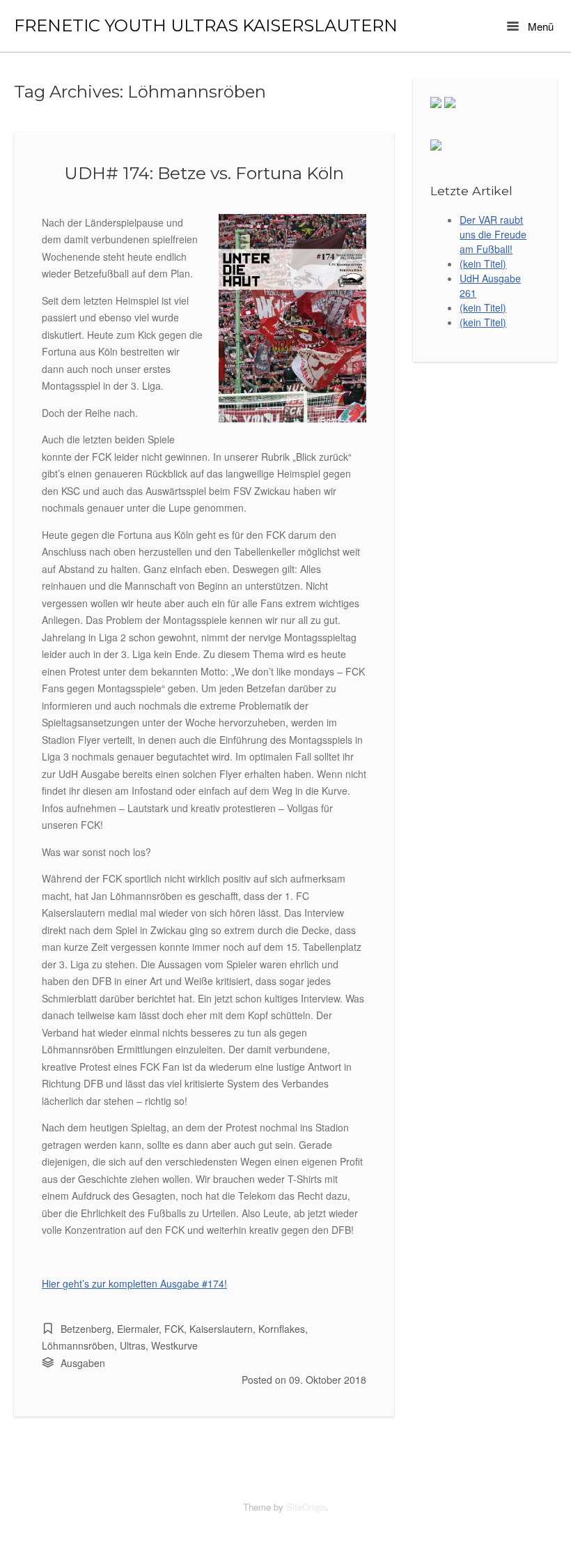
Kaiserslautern (221, 1329)
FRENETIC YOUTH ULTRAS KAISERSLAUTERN (206, 25)
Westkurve (174, 1345)
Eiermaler (138, 1329)
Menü (539, 26)
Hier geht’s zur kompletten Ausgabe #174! (134, 1283)
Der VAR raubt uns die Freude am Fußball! (493, 234)
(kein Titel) (483, 263)
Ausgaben (83, 1363)
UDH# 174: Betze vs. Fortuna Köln (204, 172)
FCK (174, 1329)
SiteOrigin (306, 1506)
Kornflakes (281, 1329)
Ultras (133, 1345)
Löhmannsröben (78, 1345)
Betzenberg (86, 1329)
